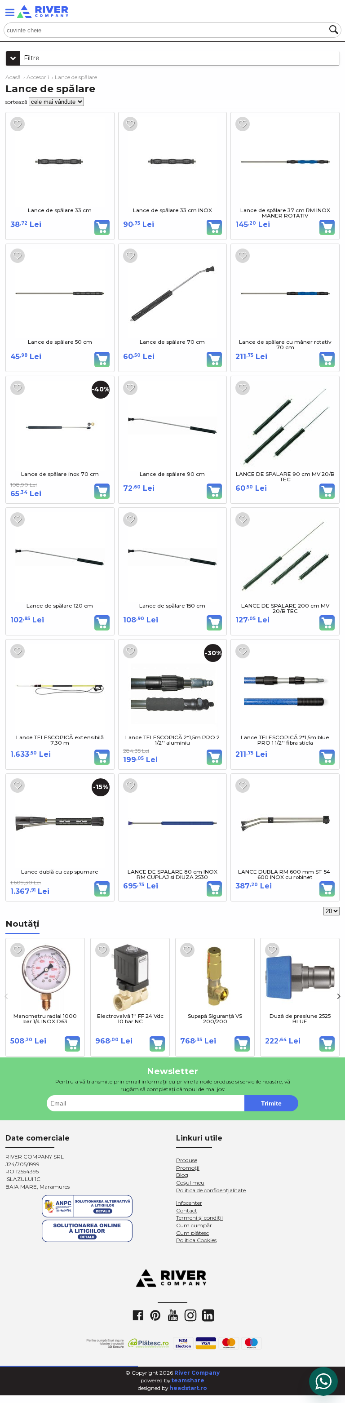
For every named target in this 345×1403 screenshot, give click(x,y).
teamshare (188, 1380)
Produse (186, 1160)
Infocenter (189, 1202)
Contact (186, 1210)
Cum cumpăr (194, 1225)
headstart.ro (188, 1388)
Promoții (187, 1167)
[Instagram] (190, 1315)
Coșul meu (190, 1182)
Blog (182, 1175)
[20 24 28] (331, 911)
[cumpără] (102, 227)
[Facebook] (137, 1315)
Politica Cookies (196, 1240)
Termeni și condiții (199, 1217)
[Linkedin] (207, 1315)
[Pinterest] (155, 1315)
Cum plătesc (192, 1233)
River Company (197, 1372)
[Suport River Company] (323, 1381)
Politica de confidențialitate (211, 1190)
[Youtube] (172, 1315)
